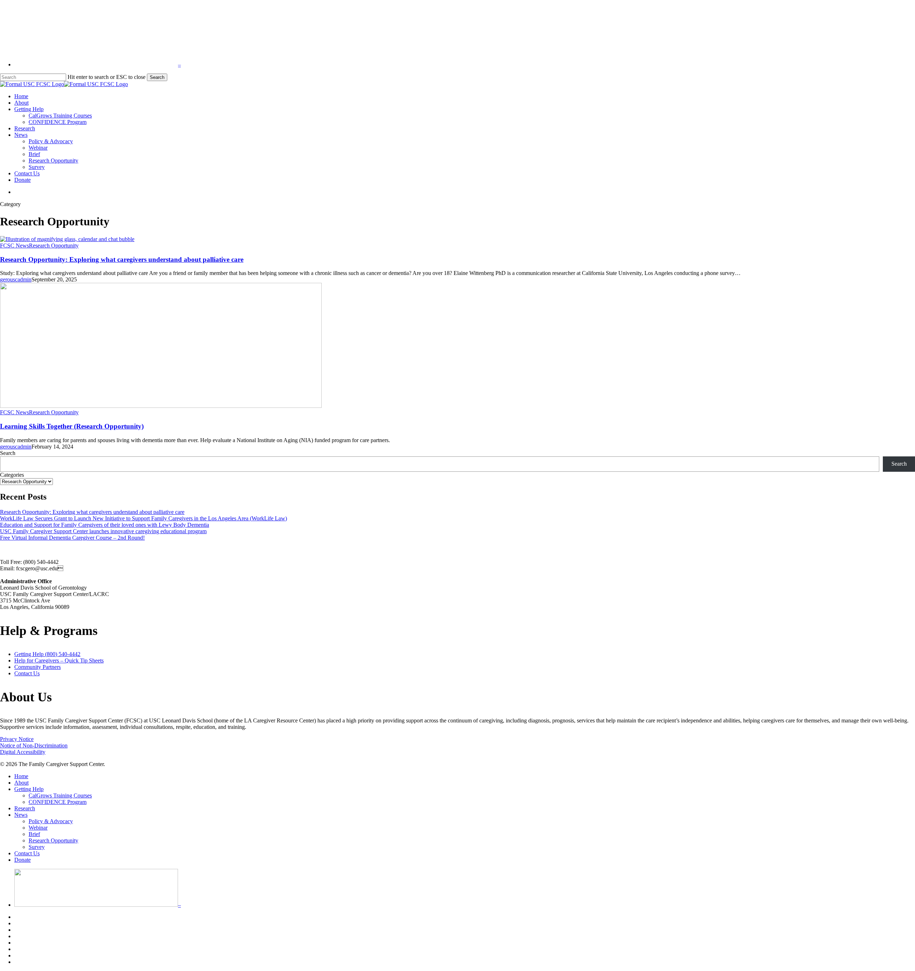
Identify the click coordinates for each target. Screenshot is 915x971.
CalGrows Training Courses (60, 795)
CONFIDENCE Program (57, 802)
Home (21, 776)
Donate (22, 860)
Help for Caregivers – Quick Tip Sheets (59, 660)
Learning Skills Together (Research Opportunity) (72, 426)
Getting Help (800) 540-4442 (47, 654)
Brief (34, 834)
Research (24, 808)
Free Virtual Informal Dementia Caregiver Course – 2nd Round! (72, 538)
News (21, 815)
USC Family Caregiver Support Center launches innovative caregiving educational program (103, 531)
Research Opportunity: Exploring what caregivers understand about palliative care (121, 259)
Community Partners (37, 667)
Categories (12, 475)
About (21, 783)
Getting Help (29, 789)
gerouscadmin (15, 279)
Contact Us (27, 673)
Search (157, 77)
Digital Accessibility (22, 752)
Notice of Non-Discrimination (34, 745)
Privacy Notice (17, 739)
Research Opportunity (54, 245)
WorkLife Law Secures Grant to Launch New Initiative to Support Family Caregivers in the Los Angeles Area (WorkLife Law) (143, 518)
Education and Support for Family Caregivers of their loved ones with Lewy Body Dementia (104, 525)
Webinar (38, 828)
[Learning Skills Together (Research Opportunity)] (161, 406)
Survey (37, 847)
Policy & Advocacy (51, 821)
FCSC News (14, 245)
